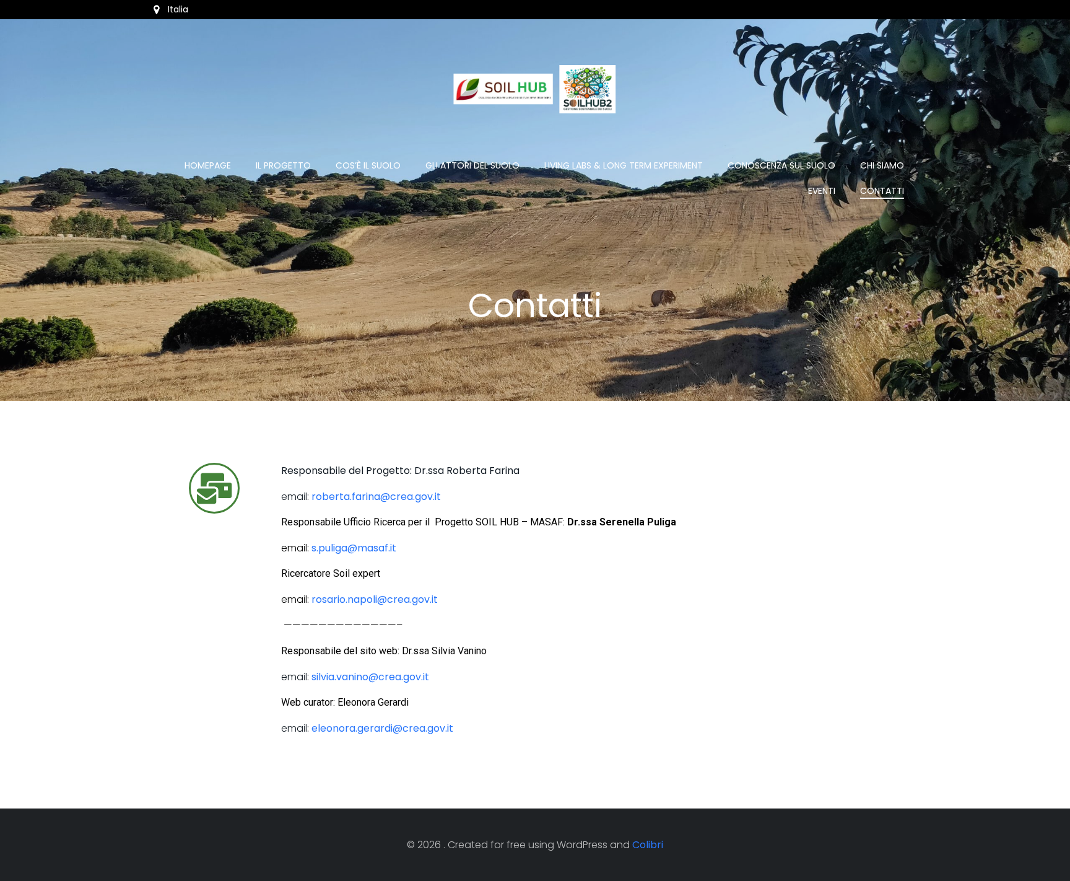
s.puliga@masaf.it (353, 548)
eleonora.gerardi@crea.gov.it (382, 728)
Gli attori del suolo (472, 165)
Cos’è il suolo (368, 165)
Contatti (882, 191)
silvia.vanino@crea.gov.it (370, 677)
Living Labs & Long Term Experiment (623, 165)
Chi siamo (882, 165)
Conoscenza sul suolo (781, 165)
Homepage (208, 165)
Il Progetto (283, 165)
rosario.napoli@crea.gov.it (374, 599)
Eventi (821, 191)
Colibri (647, 845)
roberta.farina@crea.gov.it (376, 496)
